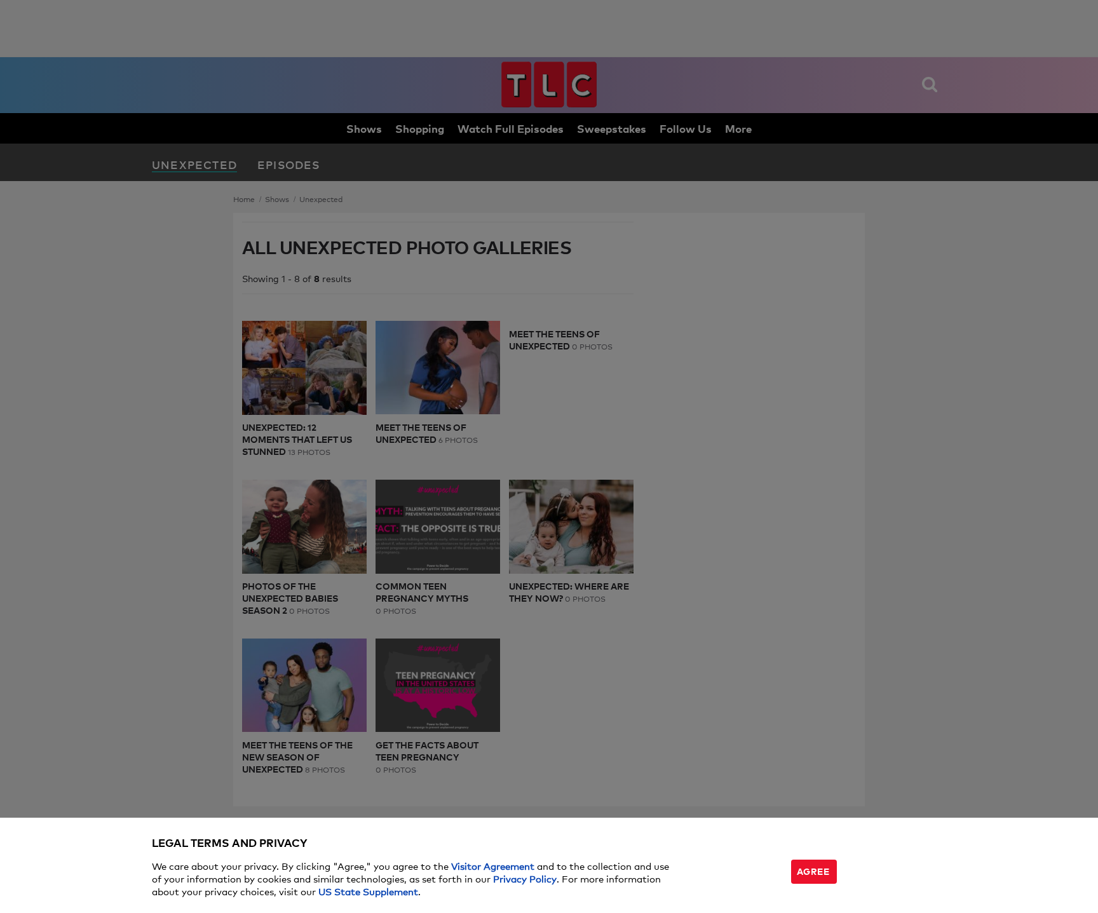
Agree (813, 870)
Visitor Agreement (492, 866)
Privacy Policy (525, 878)
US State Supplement (368, 891)
